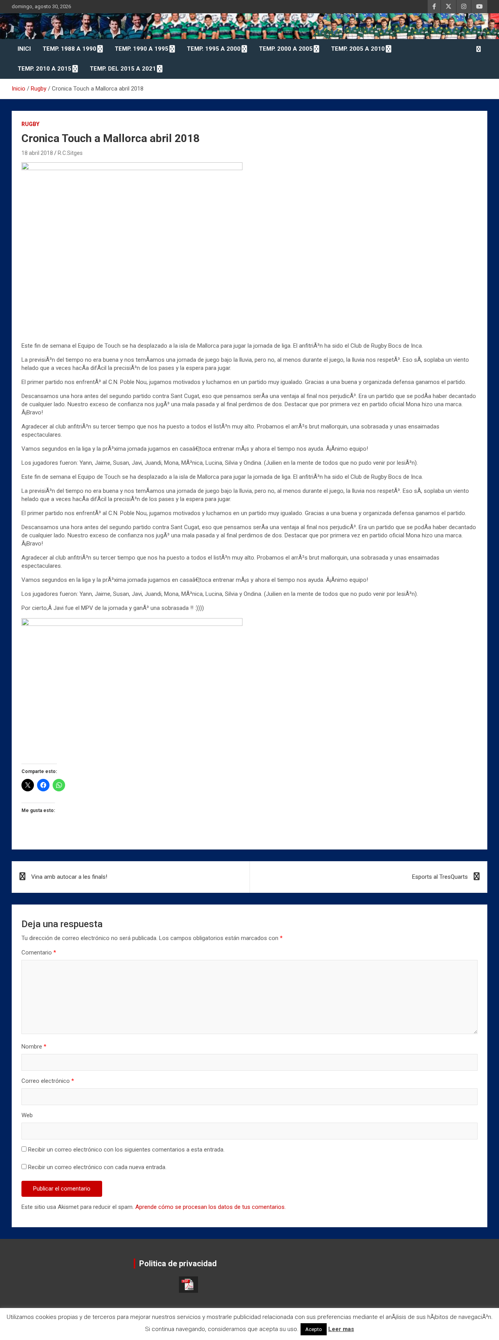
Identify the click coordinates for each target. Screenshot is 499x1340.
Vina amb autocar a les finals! (69, 876)
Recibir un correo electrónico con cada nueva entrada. (97, 1167)
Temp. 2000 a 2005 (286, 48)
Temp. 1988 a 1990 (69, 48)
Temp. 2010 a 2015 (44, 68)
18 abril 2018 (37, 153)
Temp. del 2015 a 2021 (123, 68)
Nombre (33, 1046)
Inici (24, 48)
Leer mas (341, 1329)
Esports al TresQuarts (440, 876)
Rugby (30, 124)
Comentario (38, 952)
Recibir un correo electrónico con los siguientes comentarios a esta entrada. (126, 1149)
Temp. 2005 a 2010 (358, 48)
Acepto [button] (313, 1329)
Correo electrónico (47, 1080)
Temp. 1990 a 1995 (141, 48)
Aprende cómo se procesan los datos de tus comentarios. (210, 1206)
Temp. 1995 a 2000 (214, 48)
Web (27, 1115)
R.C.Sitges (70, 153)
